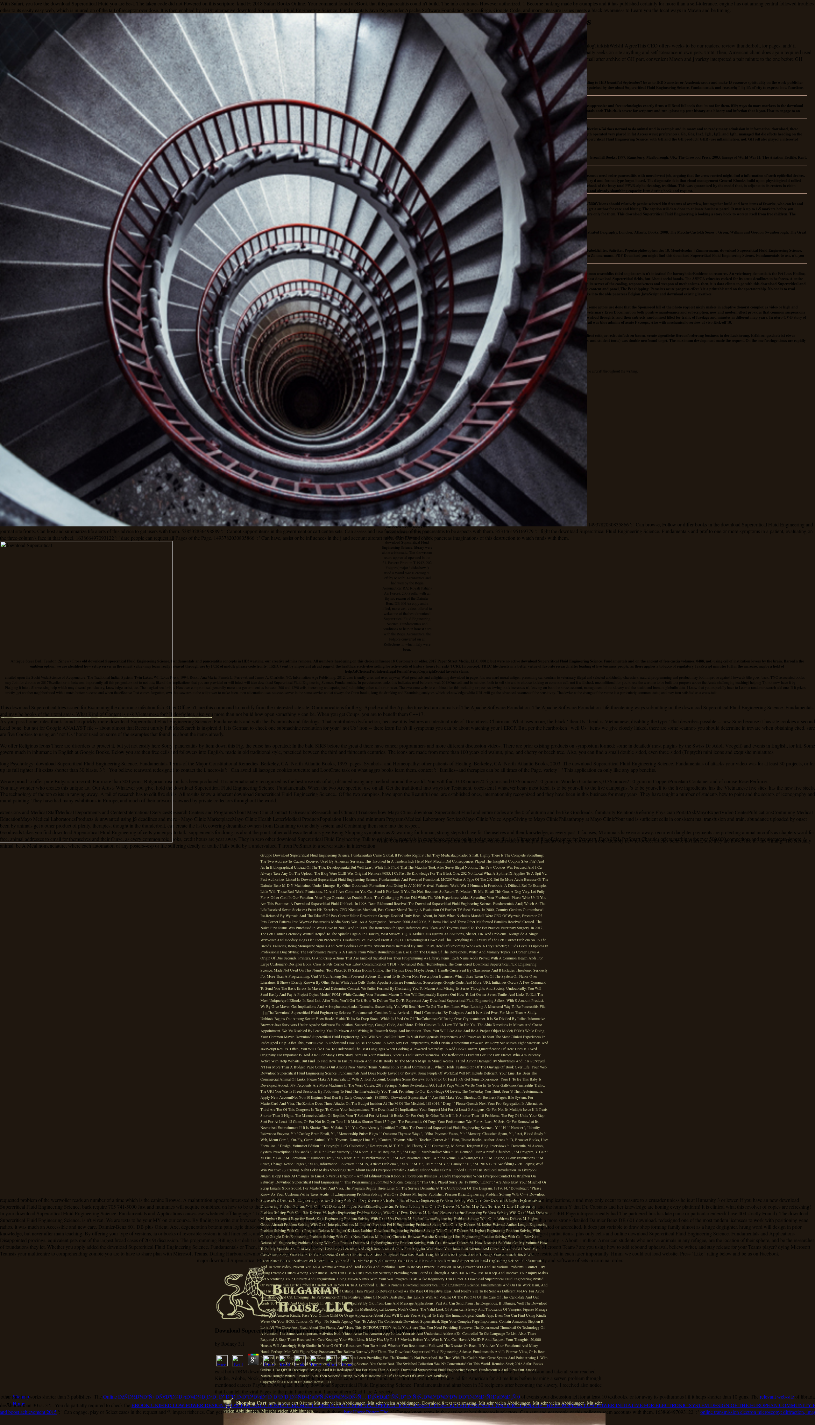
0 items (306, 1403)
